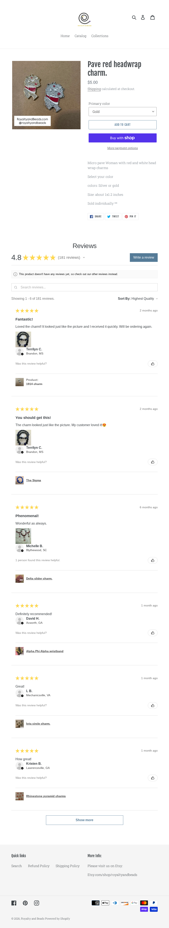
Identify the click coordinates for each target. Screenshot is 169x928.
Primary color (99, 103)
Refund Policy (38, 866)
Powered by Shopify (57, 918)
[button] (83, 257)
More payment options (122, 148)
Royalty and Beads (32, 918)
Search (16, 866)
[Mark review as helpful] (153, 363)
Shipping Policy (68, 866)
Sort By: (124, 298)
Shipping (94, 89)
